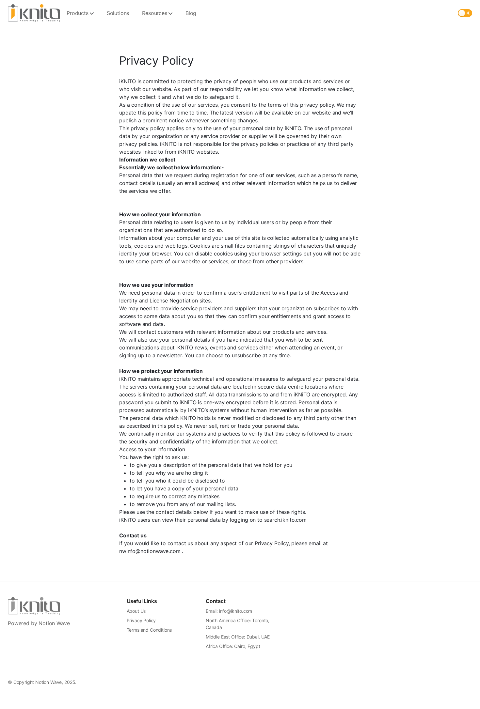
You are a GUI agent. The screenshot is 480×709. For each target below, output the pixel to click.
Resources (154, 13)
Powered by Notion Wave (39, 623)
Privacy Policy (141, 620)
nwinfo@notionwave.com (150, 551)
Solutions (118, 13)
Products (77, 13)
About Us (136, 611)
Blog (190, 13)
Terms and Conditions (149, 630)
